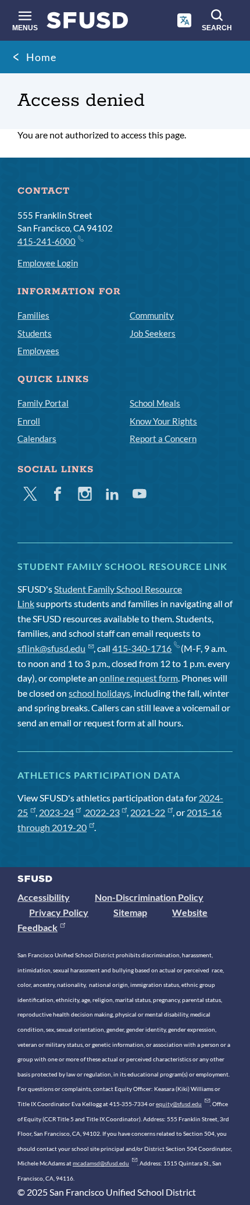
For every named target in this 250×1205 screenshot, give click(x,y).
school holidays (99, 692)
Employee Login (47, 263)
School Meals (155, 403)
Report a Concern (163, 438)
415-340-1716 (142, 648)
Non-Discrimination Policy (149, 897)
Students (34, 333)
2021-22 (147, 812)
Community (152, 315)
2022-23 (102, 812)
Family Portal (43, 403)
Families (33, 315)
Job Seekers (153, 333)
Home (41, 57)
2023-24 (56, 812)
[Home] (87, 23)
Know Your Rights (163, 421)
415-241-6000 (46, 241)
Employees (38, 350)
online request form (138, 677)
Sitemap (130, 912)
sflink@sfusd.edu (51, 648)
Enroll (28, 421)
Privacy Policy (58, 912)
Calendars (36, 438)
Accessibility (43, 897)
